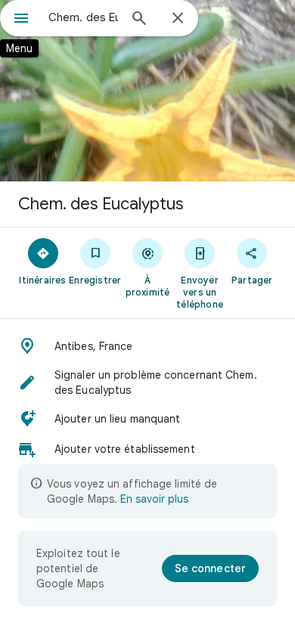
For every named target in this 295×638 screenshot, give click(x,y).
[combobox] (83, 17)
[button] (147, 346)
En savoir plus (154, 499)
